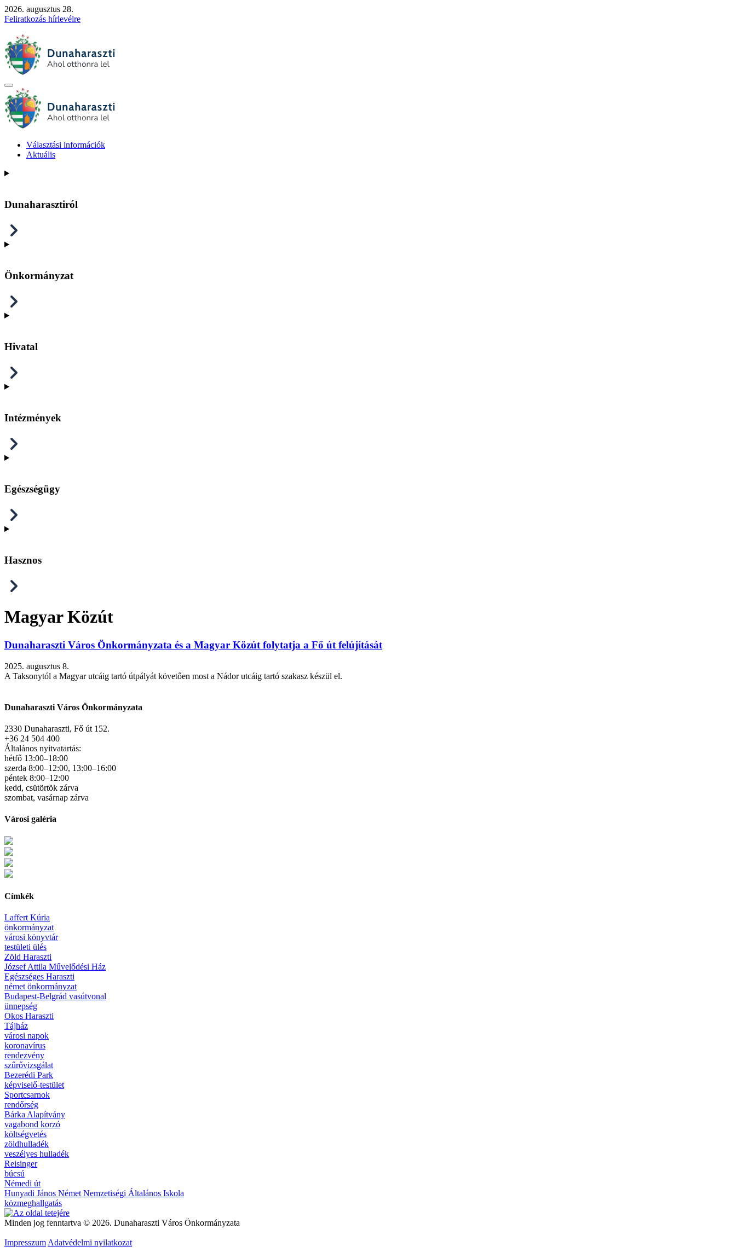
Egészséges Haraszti (39, 976)
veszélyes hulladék (36, 1153)
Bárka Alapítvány (34, 1114)
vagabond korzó (32, 1124)
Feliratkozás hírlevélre (42, 19)
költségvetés (25, 1134)
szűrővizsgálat (28, 1065)
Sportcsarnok (27, 1094)
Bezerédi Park (28, 1075)
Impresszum (25, 1242)
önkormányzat (29, 927)
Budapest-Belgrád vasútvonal (55, 996)
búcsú (14, 1173)
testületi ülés (25, 947)
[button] (8, 85)
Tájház (16, 1025)
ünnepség (20, 1006)
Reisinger (20, 1163)
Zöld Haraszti (27, 956)
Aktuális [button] (40, 154)
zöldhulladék (26, 1144)
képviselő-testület (34, 1084)
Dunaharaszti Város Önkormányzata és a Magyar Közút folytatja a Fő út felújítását (193, 645)
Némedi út (22, 1183)
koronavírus (24, 1045)
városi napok (26, 1035)
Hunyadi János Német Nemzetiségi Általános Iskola (94, 1193)
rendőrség (21, 1104)
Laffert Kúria (27, 917)
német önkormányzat (40, 986)
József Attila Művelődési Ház (55, 966)
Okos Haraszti (29, 1016)
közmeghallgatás (33, 1203)
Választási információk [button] (65, 144)
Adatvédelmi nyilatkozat (90, 1242)
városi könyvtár (31, 937)
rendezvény (24, 1055)
